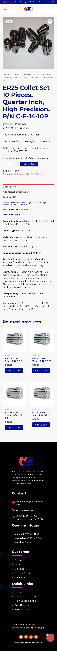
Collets (14, 74)
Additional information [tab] (16, 192)
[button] (53, 2)
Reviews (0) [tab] (9, 197)
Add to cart (29, 164)
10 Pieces (18, 174)
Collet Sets (25, 74)
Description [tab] (9, 187)
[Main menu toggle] (5, 9)
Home (6, 74)
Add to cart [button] (14, 370)
